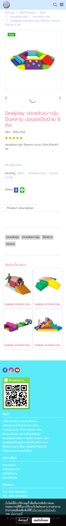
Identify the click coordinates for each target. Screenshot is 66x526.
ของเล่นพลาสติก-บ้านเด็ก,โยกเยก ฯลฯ (26, 438)
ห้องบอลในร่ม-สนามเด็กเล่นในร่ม (21, 434)
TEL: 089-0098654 (15, 496)
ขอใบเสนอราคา (11, 469)
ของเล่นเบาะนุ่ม (37, 173)
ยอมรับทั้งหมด (41, 520)
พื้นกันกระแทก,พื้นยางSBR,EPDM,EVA (25, 447)
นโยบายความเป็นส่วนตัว (44, 510)
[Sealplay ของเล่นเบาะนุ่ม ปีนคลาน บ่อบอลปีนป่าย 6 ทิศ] (33, 61)
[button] (54, 5)
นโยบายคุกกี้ (17, 513)
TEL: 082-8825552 (15, 492)
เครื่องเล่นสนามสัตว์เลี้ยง (17, 451)
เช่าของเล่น (9, 465)
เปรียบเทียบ (15, 165)
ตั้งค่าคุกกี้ (23, 520)
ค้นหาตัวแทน (10, 478)
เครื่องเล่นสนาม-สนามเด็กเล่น (20, 421)
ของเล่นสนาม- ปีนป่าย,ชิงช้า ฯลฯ (22, 430)
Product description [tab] (20, 208)
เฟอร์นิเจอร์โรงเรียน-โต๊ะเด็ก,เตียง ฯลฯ (25, 442)
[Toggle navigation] (61, 4)
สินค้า (21, 173)
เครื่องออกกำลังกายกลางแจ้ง (20, 425)
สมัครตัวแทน (10, 473)
